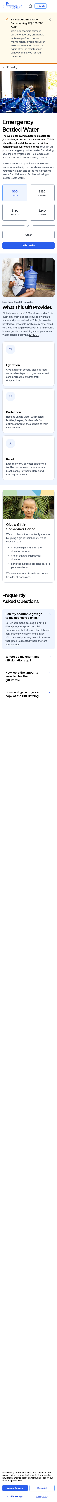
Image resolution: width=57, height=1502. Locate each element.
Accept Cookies (15, 1488)
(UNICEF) (34, 334)
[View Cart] (30, 6)
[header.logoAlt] (12, 8)
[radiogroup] (28, 212)
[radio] (14, 193)
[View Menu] (51, 6)
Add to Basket (28, 245)
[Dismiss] (49, 19)
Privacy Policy (42, 1496)
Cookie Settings (15, 1496)
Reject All (42, 1488)
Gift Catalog (11, 67)
